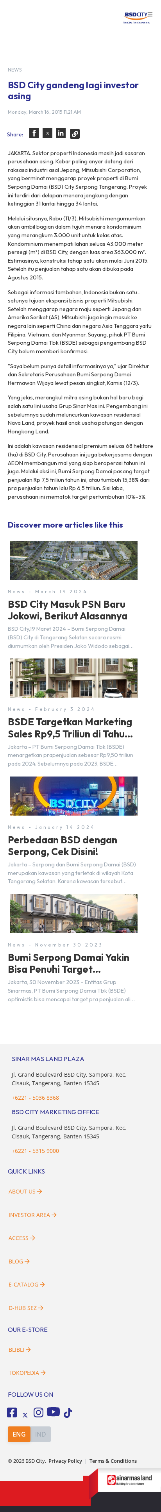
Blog (16, 1261)
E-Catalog (24, 1284)
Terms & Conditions (113, 1461)
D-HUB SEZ (23, 1308)
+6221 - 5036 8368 (35, 1097)
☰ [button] (150, 14)
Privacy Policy (65, 1461)
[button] (34, 133)
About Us (22, 1191)
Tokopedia (24, 1372)
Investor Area (29, 1215)
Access (19, 1238)
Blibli (16, 1349)
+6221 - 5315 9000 (35, 1150)
